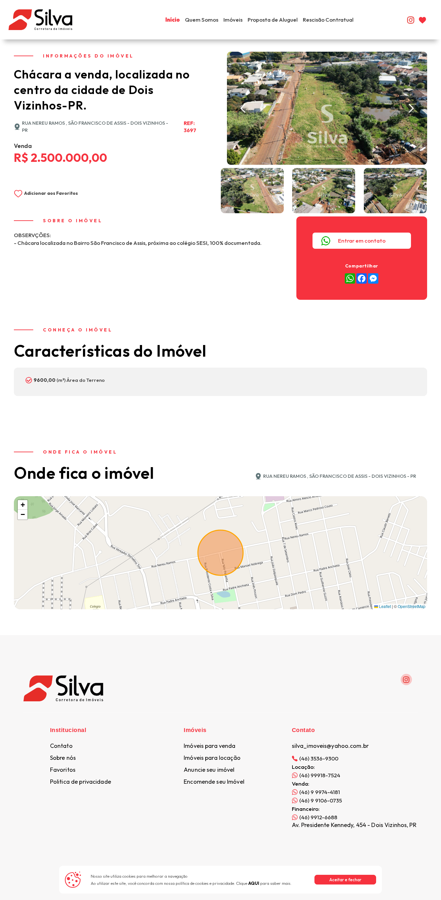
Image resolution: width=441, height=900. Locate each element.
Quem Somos (201, 19)
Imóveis (232, 19)
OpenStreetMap (412, 606)
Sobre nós (63, 757)
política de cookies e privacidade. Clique (217, 883)
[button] (243, 108)
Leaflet (384, 606)
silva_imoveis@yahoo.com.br (330, 745)
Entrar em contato (361, 240)
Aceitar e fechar (345, 879)
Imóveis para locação (212, 757)
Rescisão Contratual (328, 19)
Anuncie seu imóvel (209, 769)
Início (172, 19)
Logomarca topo (94, 19)
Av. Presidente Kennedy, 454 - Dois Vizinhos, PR (354, 825)
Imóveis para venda (209, 745)
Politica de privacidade (80, 781)
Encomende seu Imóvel (214, 781)
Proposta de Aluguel (273, 19)
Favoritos (63, 769)
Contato (61, 745)
